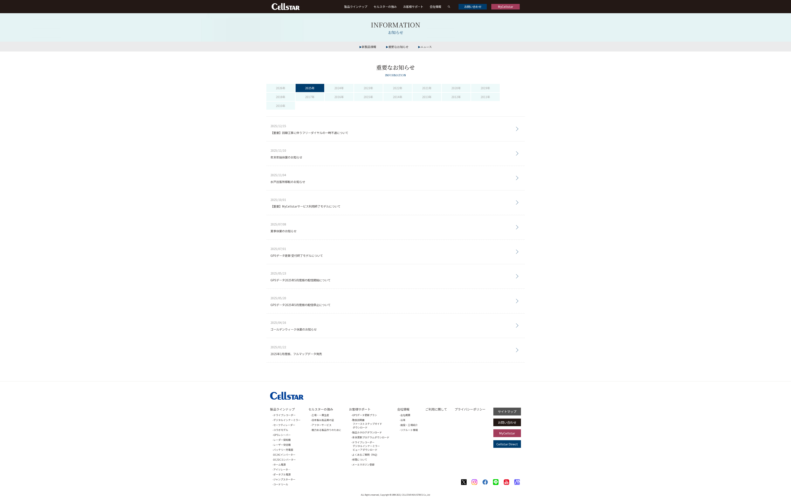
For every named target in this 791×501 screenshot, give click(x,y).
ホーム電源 (279, 464)
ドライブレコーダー (284, 415)
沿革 (402, 420)
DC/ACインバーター (284, 454)
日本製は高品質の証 (323, 420)
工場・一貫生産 (320, 415)
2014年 (397, 97)
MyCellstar (505, 6)
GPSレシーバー (282, 434)
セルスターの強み (385, 6)
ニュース (426, 47)
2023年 (368, 88)
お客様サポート (413, 6)
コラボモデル (280, 430)
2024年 (339, 88)
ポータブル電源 (282, 474)
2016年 (339, 97)
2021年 (427, 88)
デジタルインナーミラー (287, 420)
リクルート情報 (409, 430)
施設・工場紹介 (409, 425)
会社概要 (405, 415)
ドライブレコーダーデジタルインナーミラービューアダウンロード (366, 445)
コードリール (280, 484)
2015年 (368, 97)
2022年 (397, 88)
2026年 (280, 88)
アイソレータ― (281, 469)
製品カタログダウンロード (367, 432)
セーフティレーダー (284, 425)
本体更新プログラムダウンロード (370, 437)
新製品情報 (369, 47)
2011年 (485, 97)
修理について (359, 459)
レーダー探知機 (282, 439)
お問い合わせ (472, 6)
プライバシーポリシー (470, 409)
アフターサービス (321, 425)
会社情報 (435, 6)
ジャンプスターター (284, 479)
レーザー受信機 (282, 444)
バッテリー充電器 (283, 449)
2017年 (310, 97)
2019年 (485, 88)
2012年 (456, 97)
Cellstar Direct (507, 444)
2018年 (280, 97)
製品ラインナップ (355, 6)
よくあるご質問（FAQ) (364, 454)
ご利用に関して (436, 409)
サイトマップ (507, 411)
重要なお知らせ (398, 47)
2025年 (310, 88)
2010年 (280, 105)
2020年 (456, 88)
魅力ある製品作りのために (326, 430)
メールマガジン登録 (363, 464)
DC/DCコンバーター (284, 459)
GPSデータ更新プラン (364, 415)
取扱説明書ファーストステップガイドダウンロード (367, 423)
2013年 (427, 97)
